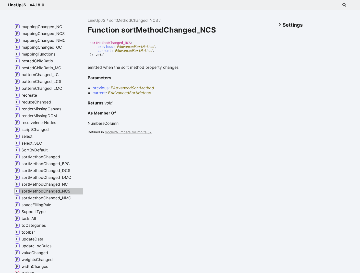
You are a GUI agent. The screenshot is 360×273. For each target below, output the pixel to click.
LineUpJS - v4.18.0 (26, 4)
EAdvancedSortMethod (135, 47)
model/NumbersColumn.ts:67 (128, 132)
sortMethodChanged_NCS (133, 20)
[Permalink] (107, 54)
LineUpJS (96, 20)
